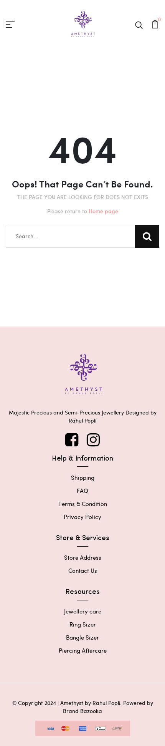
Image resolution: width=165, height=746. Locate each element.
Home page (103, 211)
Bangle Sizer (82, 637)
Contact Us (82, 570)
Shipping (82, 477)
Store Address (82, 557)
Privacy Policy (82, 517)
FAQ (82, 490)
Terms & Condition (82, 503)
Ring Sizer (82, 624)
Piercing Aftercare (83, 650)
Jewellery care (82, 611)
